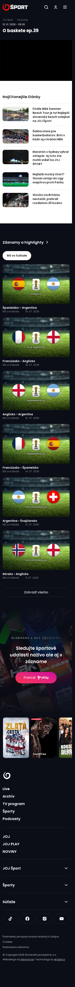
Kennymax (27, 959)
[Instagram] (44, 919)
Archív (9, 796)
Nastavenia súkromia (16, 947)
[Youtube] (61, 919)
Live (6, 788)
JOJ (6, 836)
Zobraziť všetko (36, 592)
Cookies (7, 942)
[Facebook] (27, 919)
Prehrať (30, 677)
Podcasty (11, 818)
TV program (14, 803)
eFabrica (59, 959)
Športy (9, 811)
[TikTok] (10, 919)
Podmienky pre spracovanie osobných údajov (31, 936)
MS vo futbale (17, 256)
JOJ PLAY (11, 843)
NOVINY (10, 851)
